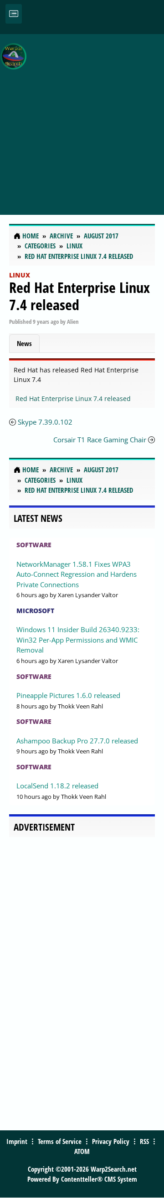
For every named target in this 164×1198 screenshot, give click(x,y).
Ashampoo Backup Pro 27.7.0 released (77, 740)
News (24, 343)
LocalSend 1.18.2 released (57, 785)
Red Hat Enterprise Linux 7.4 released (79, 295)
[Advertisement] (82, 119)
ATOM (82, 1151)
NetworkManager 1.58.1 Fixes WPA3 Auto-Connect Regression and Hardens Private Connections (76, 574)
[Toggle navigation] (13, 13)
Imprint (16, 1141)
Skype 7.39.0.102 (45, 421)
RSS (144, 1141)
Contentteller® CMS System (99, 1178)
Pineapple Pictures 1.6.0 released (68, 695)
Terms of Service (60, 1141)
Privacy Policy (110, 1141)
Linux (19, 275)
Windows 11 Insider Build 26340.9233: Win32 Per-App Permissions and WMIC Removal (77, 639)
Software (33, 544)
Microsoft (35, 610)
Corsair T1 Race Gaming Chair (99, 439)
